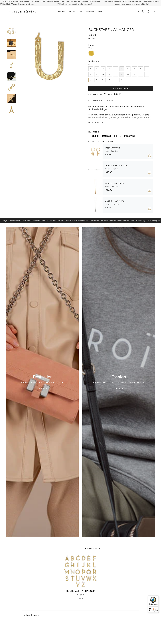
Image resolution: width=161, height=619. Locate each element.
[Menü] (157, 596)
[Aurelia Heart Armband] (95, 169)
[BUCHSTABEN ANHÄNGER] (80, 571)
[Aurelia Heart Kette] (95, 187)
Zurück (18, 58)
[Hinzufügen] (149, 156)
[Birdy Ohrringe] (95, 151)
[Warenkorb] (153, 12)
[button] (61, 11)
